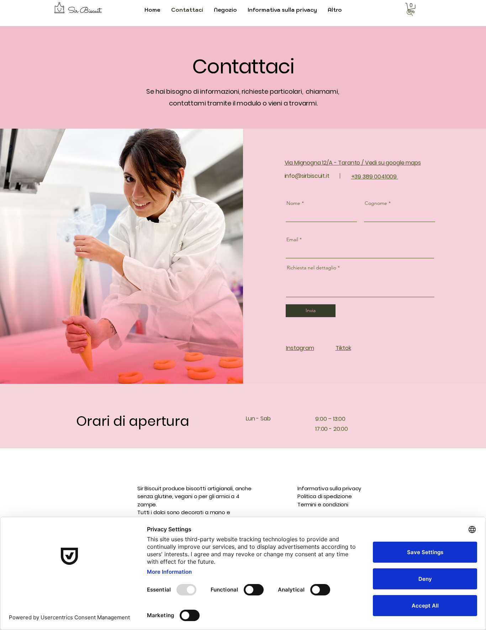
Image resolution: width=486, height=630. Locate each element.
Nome (293, 203)
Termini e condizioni (322, 504)
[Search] (409, 12)
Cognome (376, 203)
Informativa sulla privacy (329, 488)
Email (292, 239)
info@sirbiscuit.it (307, 176)
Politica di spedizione (324, 496)
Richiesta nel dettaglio (311, 267)
